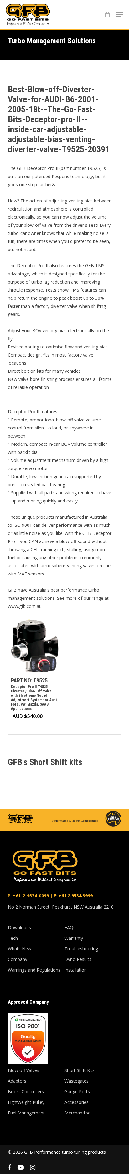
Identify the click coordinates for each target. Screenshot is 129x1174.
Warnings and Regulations (34, 970)
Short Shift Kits (79, 1070)
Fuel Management (26, 1113)
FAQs (69, 927)
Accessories (76, 1102)
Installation (75, 970)
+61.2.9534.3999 (75, 896)
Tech (13, 938)
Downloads (19, 927)
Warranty (73, 938)
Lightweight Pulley (26, 1102)
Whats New (19, 949)
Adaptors (17, 1081)
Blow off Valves (23, 1070)
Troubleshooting (81, 949)
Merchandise (77, 1113)
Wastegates (76, 1081)
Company (17, 959)
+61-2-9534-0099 (30, 896)
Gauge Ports (77, 1091)
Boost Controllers (26, 1091)
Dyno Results (77, 959)
